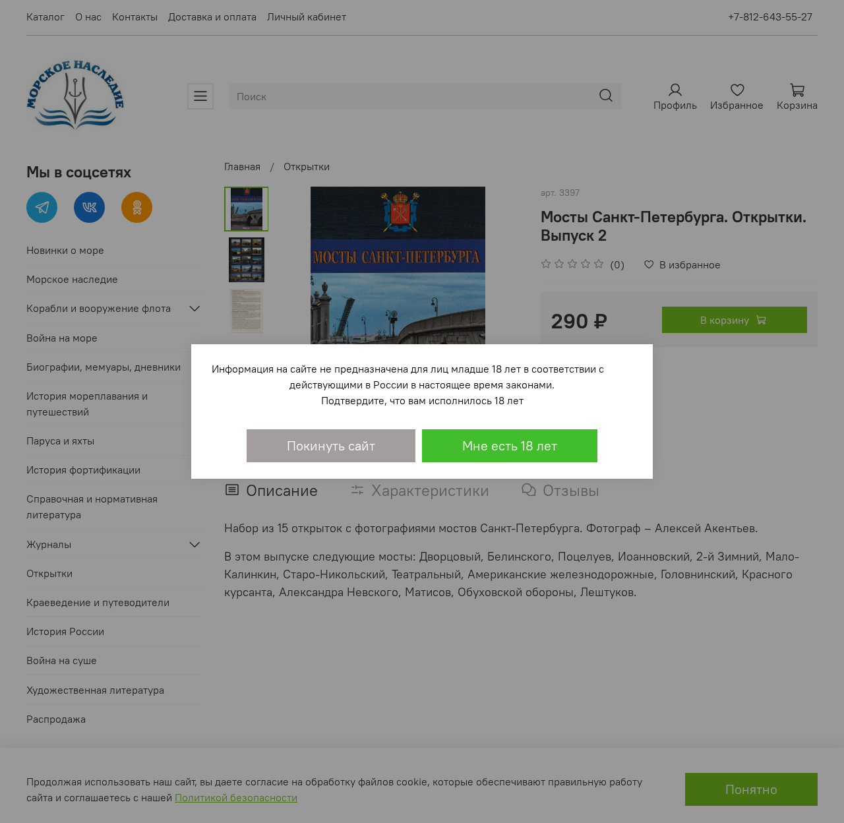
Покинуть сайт (331, 445)
